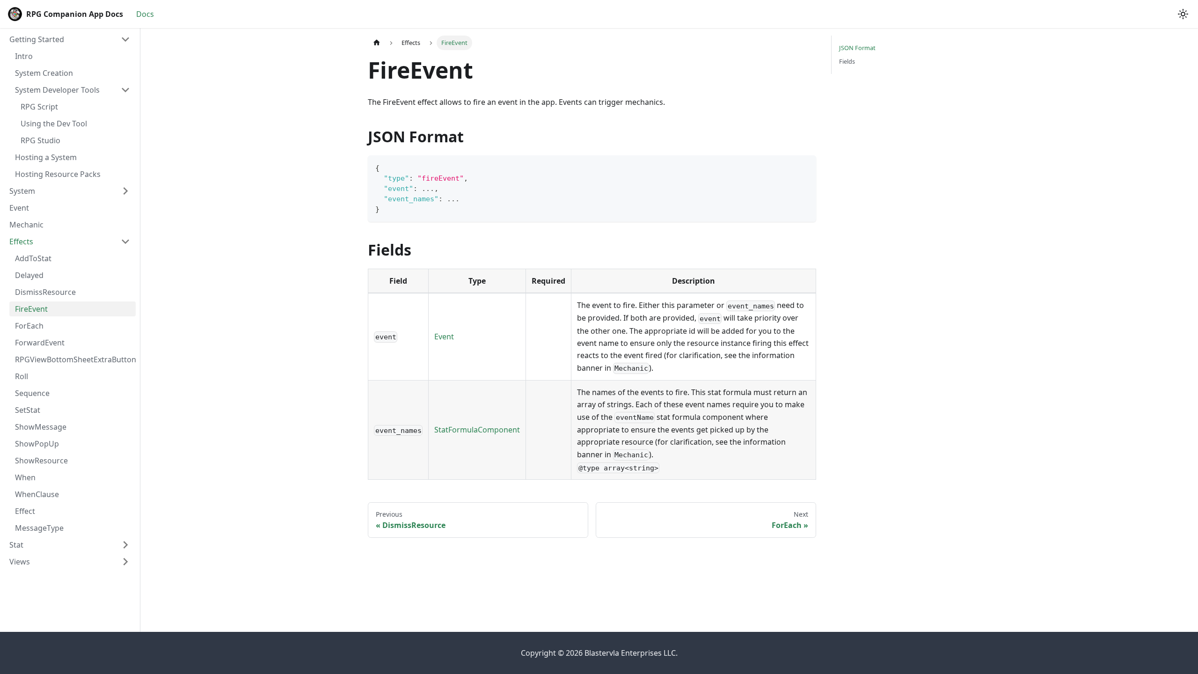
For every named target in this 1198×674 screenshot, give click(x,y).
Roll (21, 376)
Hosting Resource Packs (58, 174)
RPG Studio (40, 140)
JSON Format (857, 48)
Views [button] (19, 562)
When (25, 477)
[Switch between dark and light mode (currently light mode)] (1183, 14)
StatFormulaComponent (477, 430)
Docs (145, 14)
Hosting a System (46, 157)
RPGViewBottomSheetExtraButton (75, 359)
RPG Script (39, 107)
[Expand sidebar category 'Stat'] (125, 544)
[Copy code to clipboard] (804, 167)
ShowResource (41, 460)
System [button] (22, 191)
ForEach (29, 326)
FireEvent (31, 309)
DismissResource (45, 292)
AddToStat (33, 258)
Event (19, 208)
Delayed (29, 275)
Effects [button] (21, 241)
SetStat (27, 410)
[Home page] (377, 43)
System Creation (44, 73)
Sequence (32, 393)
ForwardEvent (40, 342)
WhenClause (37, 494)
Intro (24, 56)
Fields (847, 61)
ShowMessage (40, 427)
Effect (25, 511)
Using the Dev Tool (54, 123)
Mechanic (26, 225)
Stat (16, 545)
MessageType (39, 528)
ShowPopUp (37, 444)
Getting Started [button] (36, 39)
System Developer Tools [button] (57, 90)
